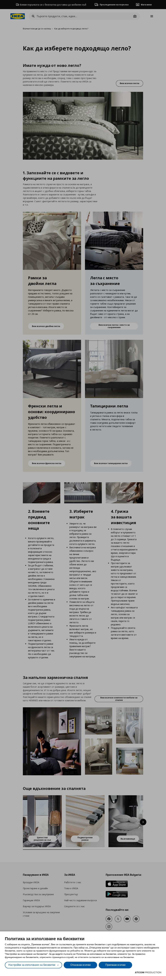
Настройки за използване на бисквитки (31, 965)
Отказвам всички (80, 965)
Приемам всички (115, 965)
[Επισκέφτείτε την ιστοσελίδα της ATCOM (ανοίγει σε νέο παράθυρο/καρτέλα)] (148, 972)
